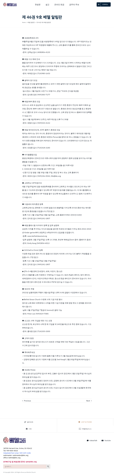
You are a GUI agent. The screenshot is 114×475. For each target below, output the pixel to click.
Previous (27, 401)
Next (88, 401)
